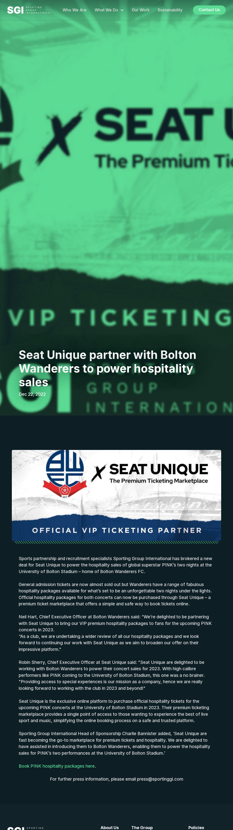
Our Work (140, 10)
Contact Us (209, 10)
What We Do (106, 10)
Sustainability (170, 10)
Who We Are (74, 10)
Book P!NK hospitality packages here (57, 766)
